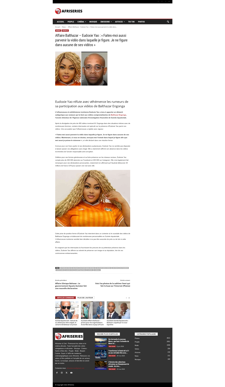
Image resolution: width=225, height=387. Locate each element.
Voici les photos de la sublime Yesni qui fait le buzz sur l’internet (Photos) (112, 284)
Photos (141, 22)
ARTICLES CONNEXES (65, 298)
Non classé (112, 346)
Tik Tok (131, 22)
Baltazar (115, 268)
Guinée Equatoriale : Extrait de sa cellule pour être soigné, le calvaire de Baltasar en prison (66, 323)
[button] (168, 21)
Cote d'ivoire (60, 270)
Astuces (119, 22)
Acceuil (60, 22)
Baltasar (75, 268)
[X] (165, 1)
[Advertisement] (92, 91)
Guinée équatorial (80, 270)
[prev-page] (126, 298)
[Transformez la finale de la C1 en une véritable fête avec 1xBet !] (101, 354)
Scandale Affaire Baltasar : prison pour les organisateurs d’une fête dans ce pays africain (92, 323)
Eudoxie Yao (69, 270)
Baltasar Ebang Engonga (87, 268)
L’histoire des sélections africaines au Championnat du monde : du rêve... (118, 364)
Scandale (97, 270)
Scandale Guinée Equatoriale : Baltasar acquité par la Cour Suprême (117, 323)
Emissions (105, 22)
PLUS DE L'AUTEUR (85, 298)
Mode (137, 345)
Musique (93, 22)
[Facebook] (158, 1)
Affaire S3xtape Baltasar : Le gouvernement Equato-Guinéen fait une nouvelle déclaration (71, 285)
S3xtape (90, 270)
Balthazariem (124, 268)
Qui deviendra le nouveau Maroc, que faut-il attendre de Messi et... (118, 341)
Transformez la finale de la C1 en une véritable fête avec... (118, 352)
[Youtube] (169, 1)
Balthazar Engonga (118, 115)
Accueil (57, 27)
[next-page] (129, 298)
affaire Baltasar (66, 268)
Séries (137, 349)
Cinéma (80, 22)
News (64, 27)
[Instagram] (162, 1)
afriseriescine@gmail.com (75, 368)
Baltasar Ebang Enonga (104, 268)
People (71, 22)
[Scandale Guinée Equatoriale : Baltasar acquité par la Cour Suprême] (118, 310)
